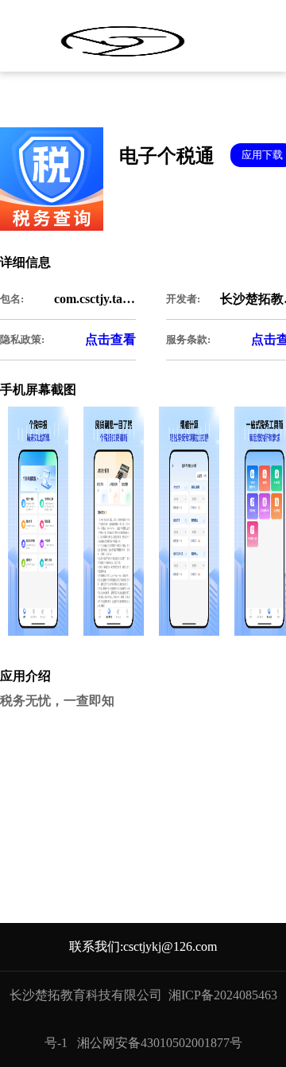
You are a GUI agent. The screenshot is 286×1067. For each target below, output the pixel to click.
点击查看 (110, 339)
